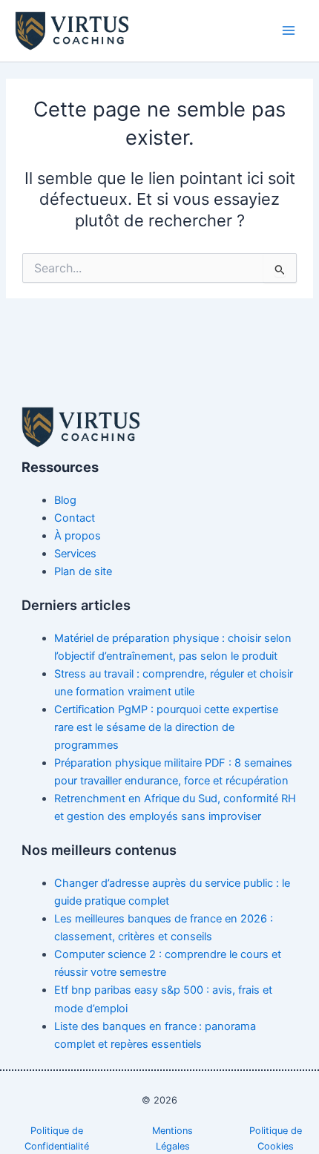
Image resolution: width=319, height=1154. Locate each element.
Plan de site (83, 571)
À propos (77, 535)
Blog (65, 500)
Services (75, 553)
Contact (74, 518)
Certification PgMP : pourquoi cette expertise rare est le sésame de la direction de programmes (166, 727)
